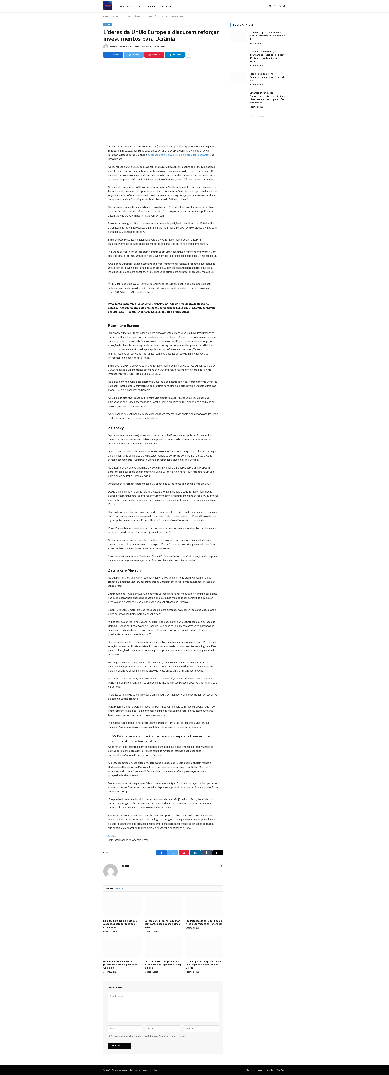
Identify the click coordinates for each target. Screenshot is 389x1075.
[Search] (280, 6)
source (112, 835)
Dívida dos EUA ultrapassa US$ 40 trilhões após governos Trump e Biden (163, 964)
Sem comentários (143, 46)
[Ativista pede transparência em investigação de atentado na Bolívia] (204, 947)
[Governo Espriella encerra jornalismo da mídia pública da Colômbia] (122, 947)
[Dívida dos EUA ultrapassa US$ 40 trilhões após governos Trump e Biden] (163, 947)
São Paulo (165, 6)
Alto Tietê (125, 6)
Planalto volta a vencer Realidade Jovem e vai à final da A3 (267, 77)
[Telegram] (93, 181)
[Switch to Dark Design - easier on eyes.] (284, 6)
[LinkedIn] (93, 168)
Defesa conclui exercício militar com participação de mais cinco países (162, 924)
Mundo (151, 6)
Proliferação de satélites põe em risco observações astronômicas (204, 922)
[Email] (93, 188)
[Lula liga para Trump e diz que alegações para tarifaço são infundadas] (122, 906)
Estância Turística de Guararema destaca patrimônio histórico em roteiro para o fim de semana (267, 97)
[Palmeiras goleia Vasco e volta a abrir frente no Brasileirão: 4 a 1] (238, 36)
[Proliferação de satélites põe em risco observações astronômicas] (204, 906)
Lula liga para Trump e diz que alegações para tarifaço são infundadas (120, 924)
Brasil (139, 6)
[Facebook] (93, 154)
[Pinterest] (93, 174)
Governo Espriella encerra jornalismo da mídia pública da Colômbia (120, 964)
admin (114, 46)
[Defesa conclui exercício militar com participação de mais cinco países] (163, 906)
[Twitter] (93, 161)
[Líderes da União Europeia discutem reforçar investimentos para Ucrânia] (163, 100)
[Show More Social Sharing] (188, 55)
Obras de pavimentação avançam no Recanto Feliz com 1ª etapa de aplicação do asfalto (267, 56)
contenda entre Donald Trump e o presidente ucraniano (179, 154)
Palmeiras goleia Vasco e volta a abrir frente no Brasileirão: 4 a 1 (267, 35)
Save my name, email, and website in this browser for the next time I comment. (148, 1036)
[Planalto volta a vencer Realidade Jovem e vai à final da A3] (238, 77)
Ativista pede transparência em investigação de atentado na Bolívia (203, 964)
